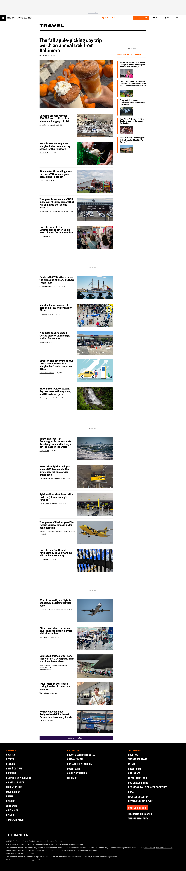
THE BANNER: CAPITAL (139, 818)
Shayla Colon (44, 451)
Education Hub (14, 787)
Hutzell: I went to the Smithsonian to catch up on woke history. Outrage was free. (57, 230)
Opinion (10, 815)
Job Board (11, 805)
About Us (133, 754)
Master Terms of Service (51, 844)
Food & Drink (13, 791)
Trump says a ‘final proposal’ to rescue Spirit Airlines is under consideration (57, 525)
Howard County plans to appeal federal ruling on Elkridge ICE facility (132, 140)
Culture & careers (138, 782)
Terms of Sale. (29, 853)
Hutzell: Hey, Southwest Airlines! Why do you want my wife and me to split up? (56, 553)
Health (9, 796)
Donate (132, 792)
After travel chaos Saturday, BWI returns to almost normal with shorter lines (56, 631)
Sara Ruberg (57, 478)
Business (11, 773)
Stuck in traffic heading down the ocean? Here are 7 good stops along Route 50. (56, 174)
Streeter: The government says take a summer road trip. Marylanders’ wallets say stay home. (56, 364)
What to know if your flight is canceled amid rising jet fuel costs (55, 603)
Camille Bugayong (46, 286)
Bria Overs (43, 637)
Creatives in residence (140, 801)
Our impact (134, 773)
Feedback (72, 778)
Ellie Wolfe (43, 721)
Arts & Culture (14, 768)
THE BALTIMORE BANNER (140, 813)
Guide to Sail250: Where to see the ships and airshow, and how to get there (57, 280)
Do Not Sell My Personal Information (46, 850)
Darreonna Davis (45, 667)
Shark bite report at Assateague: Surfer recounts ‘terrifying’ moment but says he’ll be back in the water (55, 442)
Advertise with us (93, 13)
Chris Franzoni (43, 55)
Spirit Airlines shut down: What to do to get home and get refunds (57, 497)
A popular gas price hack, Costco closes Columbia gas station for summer (55, 335)
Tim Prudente (44, 693)
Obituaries (12, 810)
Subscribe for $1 (141, 18)
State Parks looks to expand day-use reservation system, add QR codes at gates (55, 391)
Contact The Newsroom (79, 764)
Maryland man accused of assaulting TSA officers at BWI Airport (56, 308)
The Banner (134, 750)
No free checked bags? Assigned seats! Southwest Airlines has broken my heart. (56, 714)
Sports (10, 759)
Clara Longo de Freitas (48, 398)
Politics (10, 754)
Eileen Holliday (45, 478)
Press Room (134, 768)
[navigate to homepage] (16, 18)
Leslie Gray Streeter (47, 373)
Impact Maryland (137, 778)
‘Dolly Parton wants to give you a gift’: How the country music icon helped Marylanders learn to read (133, 83)
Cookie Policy (149, 847)
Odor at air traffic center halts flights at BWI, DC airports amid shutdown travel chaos (57, 658)
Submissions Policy (13, 850)
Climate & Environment (18, 777)
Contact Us (73, 750)
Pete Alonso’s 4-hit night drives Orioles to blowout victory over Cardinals (132, 121)
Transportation (15, 819)
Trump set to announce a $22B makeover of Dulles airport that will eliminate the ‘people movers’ (57, 203)
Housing (10, 801)
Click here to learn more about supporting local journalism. (29, 860)
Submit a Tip (73, 768)
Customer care (75, 759)
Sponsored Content (139, 796)
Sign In (169, 18)
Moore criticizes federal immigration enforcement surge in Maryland (132, 102)
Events (132, 764)
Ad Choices (26, 850)
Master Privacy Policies (74, 844)
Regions (10, 763)
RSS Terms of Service (164, 847)
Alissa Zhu (60, 665)
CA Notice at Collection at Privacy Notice (81, 850)
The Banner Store (137, 759)
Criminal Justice (15, 782)
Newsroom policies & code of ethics (147, 787)
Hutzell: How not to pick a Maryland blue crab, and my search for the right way (55, 146)
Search (158, 18)
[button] (76, 738)
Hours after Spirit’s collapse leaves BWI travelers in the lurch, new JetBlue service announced (55, 470)
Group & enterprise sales (81, 754)
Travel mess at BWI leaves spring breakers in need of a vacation (55, 686)
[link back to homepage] (17, 835)
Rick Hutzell (44, 153)
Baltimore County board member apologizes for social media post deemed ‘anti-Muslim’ (132, 64)
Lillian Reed (44, 342)
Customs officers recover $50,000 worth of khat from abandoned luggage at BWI (55, 118)
